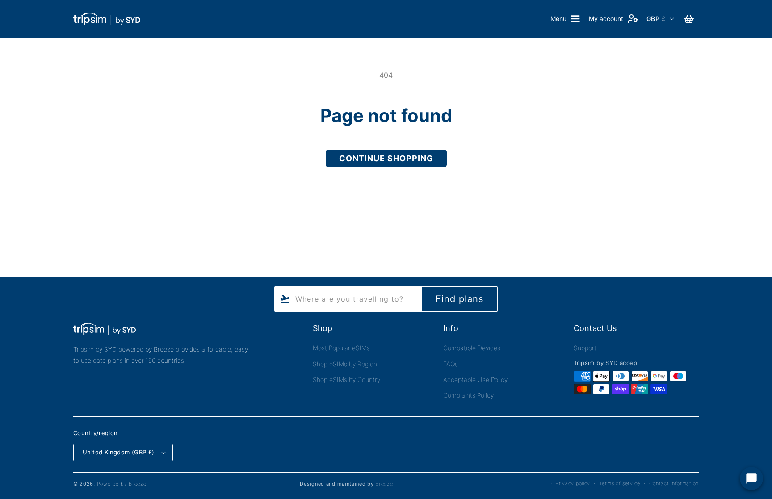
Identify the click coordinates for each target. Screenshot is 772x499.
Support (585, 348)
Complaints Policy (468, 395)
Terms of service (619, 483)
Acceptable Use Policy (475, 379)
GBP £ (656, 18)
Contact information (674, 483)
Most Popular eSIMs (341, 348)
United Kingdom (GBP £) (119, 452)
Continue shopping (386, 158)
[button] (565, 19)
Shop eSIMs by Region (345, 364)
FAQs (450, 364)
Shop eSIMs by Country (346, 379)
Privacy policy (572, 483)
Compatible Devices (471, 348)
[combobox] (347, 299)
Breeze (384, 484)
